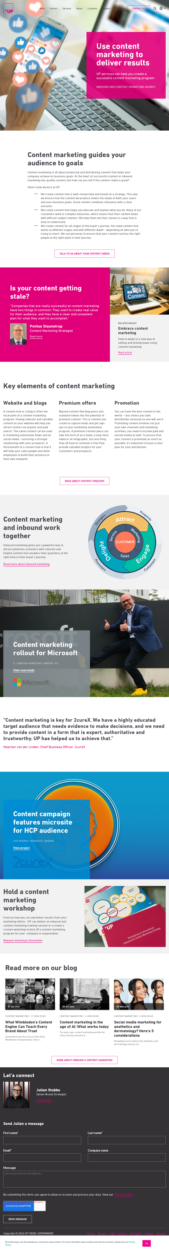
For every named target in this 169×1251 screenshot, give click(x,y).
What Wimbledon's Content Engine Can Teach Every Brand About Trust (28, 1026)
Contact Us (138, 8)
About (79, 8)
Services (67, 8)
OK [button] (146, 1243)
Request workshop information (22, 940)
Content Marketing (17, 1016)
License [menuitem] (122, 1233)
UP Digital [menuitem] (135, 1233)
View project (21, 848)
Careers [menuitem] (161, 1233)
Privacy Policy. (124, 1194)
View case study (23, 670)
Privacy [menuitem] (102, 1233)
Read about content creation (84, 481)
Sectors (54, 8)
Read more (36, 336)
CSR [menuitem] (112, 1233)
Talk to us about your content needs (85, 253)
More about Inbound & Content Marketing (85, 1060)
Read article (125, 352)
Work (42, 8)
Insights (106, 8)
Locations (92, 8)
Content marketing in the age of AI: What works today (84, 1024)
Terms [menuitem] (91, 1233)
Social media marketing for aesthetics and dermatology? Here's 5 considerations (138, 1029)
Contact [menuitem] (149, 1233)
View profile (43, 1100)
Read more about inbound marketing (26, 564)
